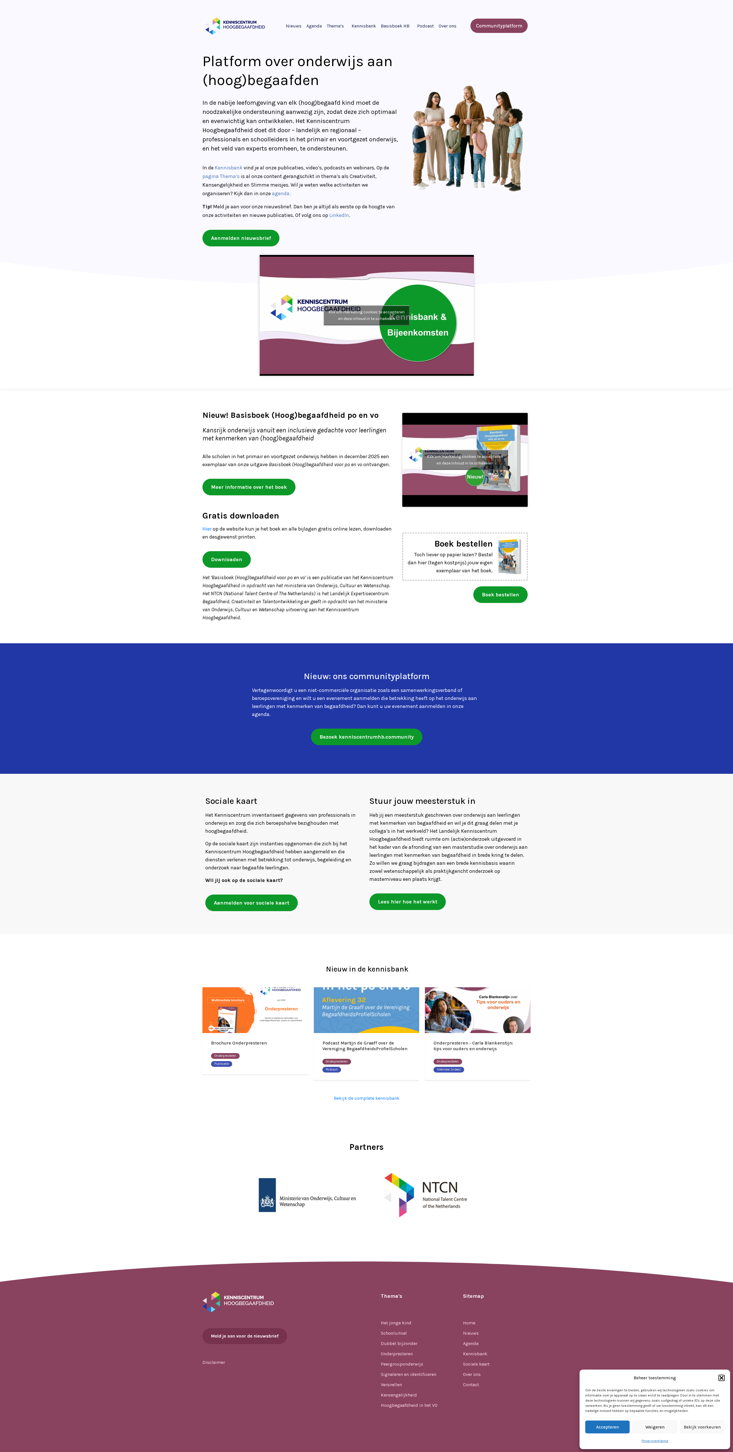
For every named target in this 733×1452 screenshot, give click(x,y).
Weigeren (655, 1427)
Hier (207, 529)
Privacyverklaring (655, 1441)
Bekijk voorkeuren (702, 1427)
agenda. (281, 193)
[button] (721, 1378)
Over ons (447, 26)
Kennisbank (364, 26)
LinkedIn (339, 215)
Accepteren (607, 1427)
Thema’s (335, 26)
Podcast (425, 26)
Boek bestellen (463, 544)
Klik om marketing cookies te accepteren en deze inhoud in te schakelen (366, 315)
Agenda (314, 26)
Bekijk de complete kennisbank (366, 1098)
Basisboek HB (395, 26)
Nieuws (294, 26)
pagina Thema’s (221, 176)
